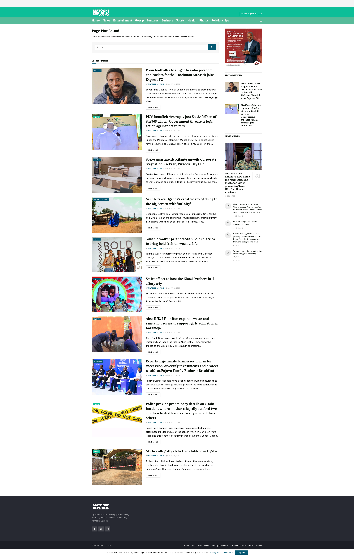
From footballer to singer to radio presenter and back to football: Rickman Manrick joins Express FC (180, 75)
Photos (204, 20)
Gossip (139, 20)
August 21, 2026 (173, 84)
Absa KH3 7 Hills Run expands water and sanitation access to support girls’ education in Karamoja (182, 323)
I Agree (241, 552)
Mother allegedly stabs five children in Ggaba (181, 451)
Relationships (220, 20)
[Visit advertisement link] (243, 48)
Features (152, 20)
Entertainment (122, 20)
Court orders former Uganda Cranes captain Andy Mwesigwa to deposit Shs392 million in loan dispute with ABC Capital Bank (247, 208)
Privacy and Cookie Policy (221, 552)
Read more (154, 107)
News (106, 20)
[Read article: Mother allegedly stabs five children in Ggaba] (117, 467)
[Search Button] (212, 47)
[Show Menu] (261, 21)
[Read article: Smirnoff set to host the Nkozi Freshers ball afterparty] (117, 294)
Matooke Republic (156, 84)
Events (97, 160)
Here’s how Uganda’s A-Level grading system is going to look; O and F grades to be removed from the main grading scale (247, 237)
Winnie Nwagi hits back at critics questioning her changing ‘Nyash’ (247, 254)
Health (192, 20)
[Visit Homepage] (101, 12)
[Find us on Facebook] (94, 528)
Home (96, 20)
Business (167, 20)
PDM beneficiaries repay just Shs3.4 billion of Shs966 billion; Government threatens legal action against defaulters (181, 121)
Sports (180, 20)
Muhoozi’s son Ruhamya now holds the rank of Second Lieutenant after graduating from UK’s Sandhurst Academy (237, 183)
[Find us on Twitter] (101, 528)
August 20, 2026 (173, 332)
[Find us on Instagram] (107, 528)
